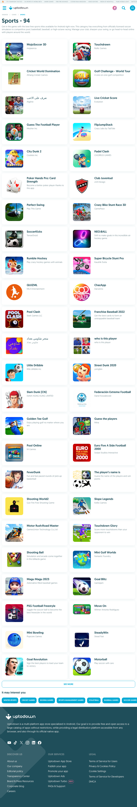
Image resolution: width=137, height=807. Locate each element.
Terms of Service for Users (103, 761)
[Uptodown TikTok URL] (15, 743)
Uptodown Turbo (60, 781)
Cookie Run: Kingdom (78, 2)
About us (12, 761)
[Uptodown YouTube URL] (9, 743)
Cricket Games (28, 700)
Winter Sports (10, 700)
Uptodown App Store (60, 761)
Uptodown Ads (56, 776)
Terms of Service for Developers (106, 776)
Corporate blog (15, 786)
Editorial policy (15, 771)
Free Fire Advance (62, 2)
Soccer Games (130, 700)
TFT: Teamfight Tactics (14, 2)
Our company (14, 766)
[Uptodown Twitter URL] (21, 743)
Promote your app (58, 771)
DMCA (92, 781)
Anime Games (48, 2)
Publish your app (57, 766)
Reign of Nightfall (107, 2)
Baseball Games (111, 700)
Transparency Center (18, 776)
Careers (11, 791)
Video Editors (93, 2)
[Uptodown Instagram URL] (27, 743)
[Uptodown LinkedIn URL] (33, 743)
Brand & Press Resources (20, 781)
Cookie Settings (97, 771)
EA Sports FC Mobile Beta (33, 2)
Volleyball (94, 700)
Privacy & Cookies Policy (102, 766)
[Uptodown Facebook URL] (39, 743)
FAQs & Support (56, 786)
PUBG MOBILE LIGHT (122, 2)
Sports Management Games (71, 700)
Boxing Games (46, 700)
